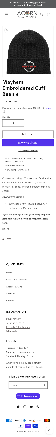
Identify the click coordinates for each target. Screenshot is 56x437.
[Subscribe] (44, 385)
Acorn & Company (31, 431)
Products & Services (16, 279)
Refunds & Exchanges (18, 327)
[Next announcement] (50, 4)
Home (9, 272)
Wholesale (11, 331)
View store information (17, 169)
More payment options (28, 150)
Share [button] (8, 238)
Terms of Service (15, 322)
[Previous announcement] (5, 4)
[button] (6, 14)
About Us (11, 293)
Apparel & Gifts (14, 286)
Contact (10, 300)
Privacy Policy (13, 318)
